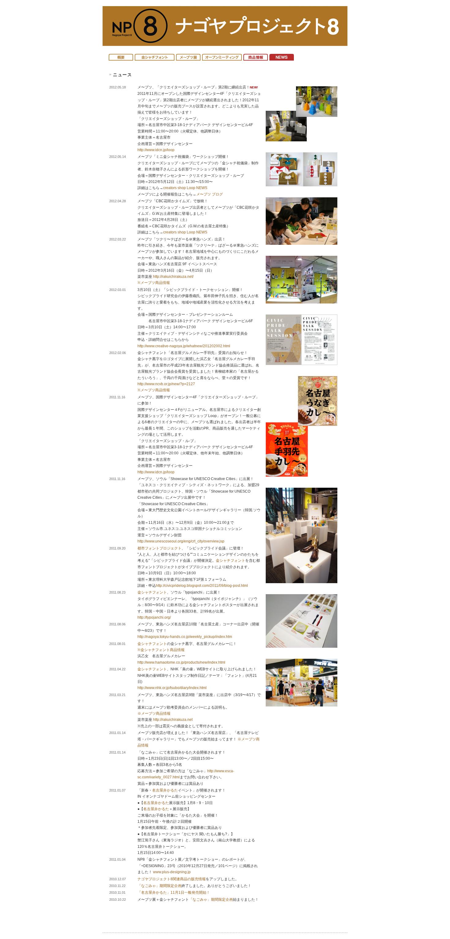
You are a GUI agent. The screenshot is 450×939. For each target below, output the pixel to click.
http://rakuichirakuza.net (173, 719)
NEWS (281, 56)
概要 (121, 56)
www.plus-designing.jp (172, 872)
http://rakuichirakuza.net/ (173, 276)
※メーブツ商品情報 (153, 283)
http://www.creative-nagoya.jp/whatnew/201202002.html (183, 346)
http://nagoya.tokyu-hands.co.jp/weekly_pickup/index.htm (184, 637)
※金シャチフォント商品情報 (161, 650)
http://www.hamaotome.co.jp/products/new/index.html (181, 662)
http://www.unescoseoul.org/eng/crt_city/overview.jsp (180, 541)
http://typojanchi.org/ (154, 617)
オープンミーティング (222, 56)
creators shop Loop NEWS (185, 188)
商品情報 (255, 56)
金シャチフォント (154, 56)
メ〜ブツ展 (188, 56)
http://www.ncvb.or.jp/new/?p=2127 (166, 384)
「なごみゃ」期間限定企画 (159, 886)
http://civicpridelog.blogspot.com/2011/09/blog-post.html (202, 585)
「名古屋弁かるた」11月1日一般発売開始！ (173, 892)
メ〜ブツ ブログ (209, 194)
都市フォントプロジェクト (159, 548)
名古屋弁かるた (165, 790)
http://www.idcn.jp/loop (155, 150)
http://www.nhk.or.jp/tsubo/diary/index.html (172, 688)
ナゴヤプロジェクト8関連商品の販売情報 (171, 879)
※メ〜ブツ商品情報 (153, 390)
